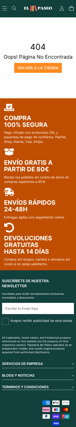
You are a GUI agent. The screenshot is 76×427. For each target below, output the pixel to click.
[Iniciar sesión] (61, 8)
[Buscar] (14, 8)
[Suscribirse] (66, 308)
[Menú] (4, 8)
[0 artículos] (71, 8)
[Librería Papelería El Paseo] (38, 8)
